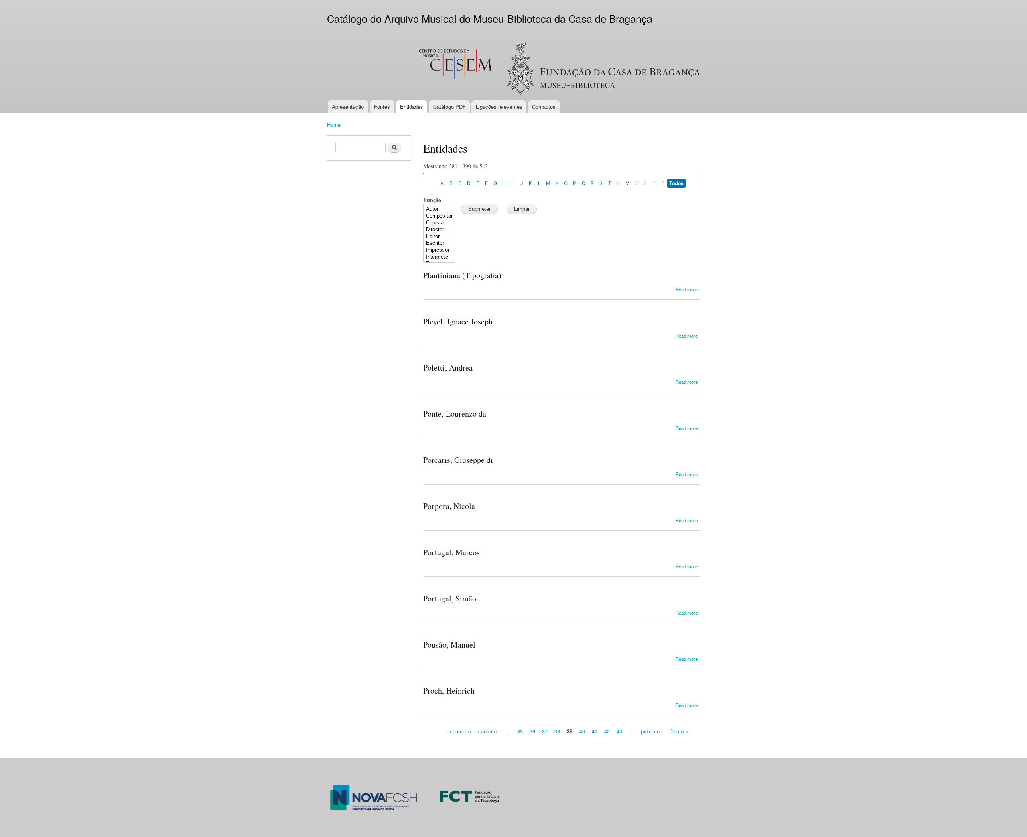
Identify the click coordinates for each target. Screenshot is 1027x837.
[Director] (439, 229)
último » (679, 731)
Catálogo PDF (449, 106)
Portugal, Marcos (451, 552)
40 (582, 731)
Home (334, 124)
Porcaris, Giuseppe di (458, 459)
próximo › (652, 731)
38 (557, 731)
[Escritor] (439, 243)
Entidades (411, 106)
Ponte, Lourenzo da (454, 413)
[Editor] (439, 236)
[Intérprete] (439, 257)
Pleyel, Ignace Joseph (458, 321)
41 (594, 731)
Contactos (544, 106)
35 (520, 731)
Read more (687, 289)
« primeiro (459, 731)
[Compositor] (439, 216)
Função (432, 200)
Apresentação (348, 106)
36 (532, 731)
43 (619, 731)
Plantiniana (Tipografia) (462, 275)
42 (607, 731)
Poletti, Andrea (448, 367)
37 (545, 731)
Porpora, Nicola (449, 506)
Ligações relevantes (499, 106)
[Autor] (439, 209)
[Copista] (439, 223)
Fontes (382, 106)
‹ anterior (488, 731)
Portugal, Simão (449, 598)
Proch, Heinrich (449, 690)
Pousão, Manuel (449, 644)
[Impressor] (439, 250)
